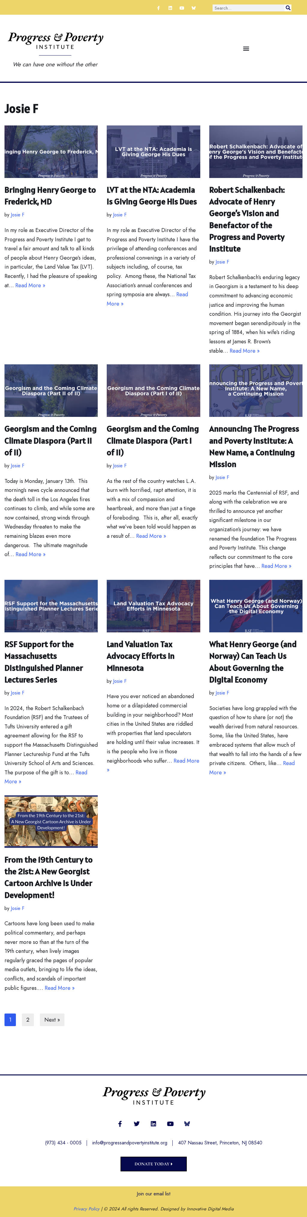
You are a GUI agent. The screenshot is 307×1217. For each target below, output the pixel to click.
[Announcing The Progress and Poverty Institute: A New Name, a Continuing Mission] (256, 390)
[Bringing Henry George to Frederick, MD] (51, 151)
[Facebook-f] (158, 8)
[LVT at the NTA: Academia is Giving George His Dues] (153, 151)
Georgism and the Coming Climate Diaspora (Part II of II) (50, 440)
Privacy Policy (86, 1209)
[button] (246, 48)
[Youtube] (182, 8)
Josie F (17, 214)
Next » (52, 1020)
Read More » (30, 285)
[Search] (288, 8)
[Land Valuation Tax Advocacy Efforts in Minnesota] (153, 606)
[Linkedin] (170, 8)
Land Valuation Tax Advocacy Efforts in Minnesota (141, 656)
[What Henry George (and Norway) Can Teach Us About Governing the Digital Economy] (256, 606)
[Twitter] (136, 1124)
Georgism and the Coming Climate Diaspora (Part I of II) (153, 440)
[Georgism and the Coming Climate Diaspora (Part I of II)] (153, 390)
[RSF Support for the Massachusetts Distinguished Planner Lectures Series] (51, 606)
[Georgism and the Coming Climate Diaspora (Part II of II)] (51, 390)
